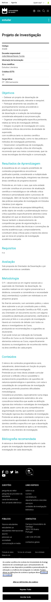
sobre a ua (30, 491)
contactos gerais (33, 542)
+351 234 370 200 (33, 537)
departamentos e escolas (36, 500)
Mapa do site (6, 555)
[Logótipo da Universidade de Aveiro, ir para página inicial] (10, 11)
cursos (29, 494)
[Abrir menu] (48, 11)
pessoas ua (7, 537)
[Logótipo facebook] (3, 473)
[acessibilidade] (34, 11)
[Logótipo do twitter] (11, 473)
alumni (5, 534)
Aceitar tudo (25, 597)
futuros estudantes (10, 524)
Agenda (14, 3)
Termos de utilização (24, 552)
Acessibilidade (39, 552)
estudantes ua (8, 527)
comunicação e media (11, 543)
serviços (29, 503)
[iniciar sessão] (48, 2)
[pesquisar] (43, 11)
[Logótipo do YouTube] (3, 476)
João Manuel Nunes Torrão (13, 56)
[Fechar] (47, 562)
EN (38, 11)
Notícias (5, 3)
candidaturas (31, 497)
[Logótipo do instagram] (6, 473)
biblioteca (29, 510)
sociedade (6, 540)
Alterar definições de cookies (25, 582)
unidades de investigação (36, 506)
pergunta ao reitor (9, 491)
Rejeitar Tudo (25, 589)
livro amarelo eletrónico (11, 503)
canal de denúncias (10, 499)
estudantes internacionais (12, 531)
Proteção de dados (8, 552)
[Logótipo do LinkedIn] (16, 473)
